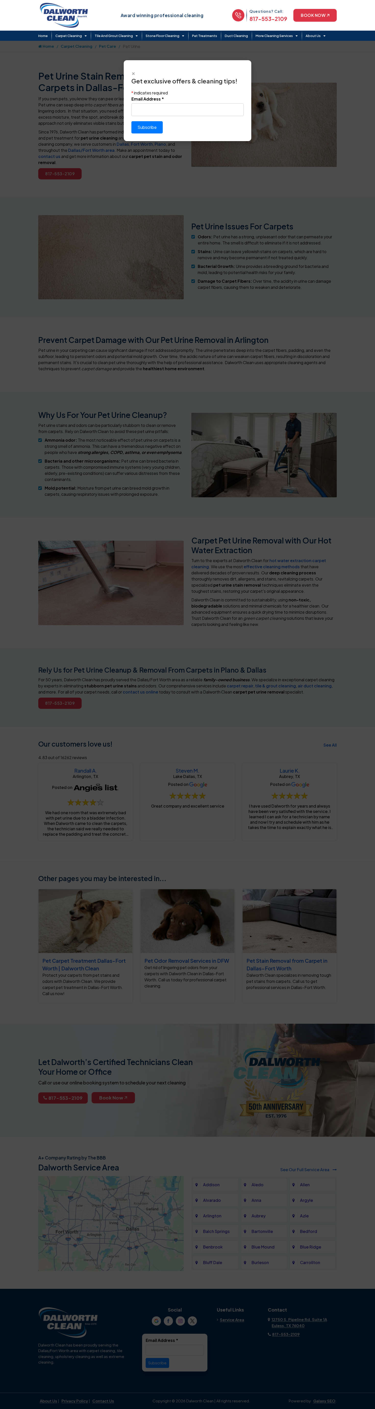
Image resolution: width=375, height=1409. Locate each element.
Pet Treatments (204, 36)
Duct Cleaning (236, 36)
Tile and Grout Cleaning (114, 36)
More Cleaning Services (274, 36)
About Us (313, 36)
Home (43, 36)
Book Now (313, 15)
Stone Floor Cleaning (162, 36)
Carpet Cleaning (68, 36)
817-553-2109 (268, 18)
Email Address (147, 99)
